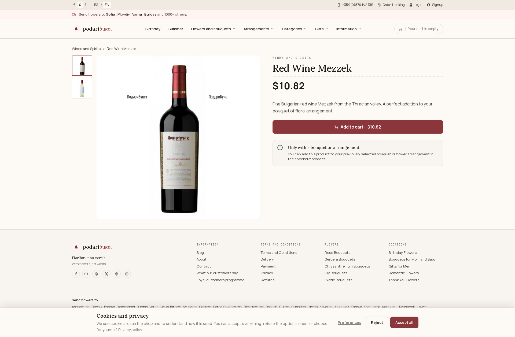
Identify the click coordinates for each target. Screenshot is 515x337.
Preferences (349, 322)
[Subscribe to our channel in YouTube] (86, 274)
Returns (267, 279)
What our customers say (217, 272)
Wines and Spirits (86, 48)
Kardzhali (390, 307)
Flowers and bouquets (211, 28)
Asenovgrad (81, 307)
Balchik (97, 307)
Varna (154, 307)
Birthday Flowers (403, 252)
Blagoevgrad (126, 307)
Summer (175, 28)
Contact (204, 266)
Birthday (152, 28)
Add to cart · (361, 127)
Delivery (267, 259)
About (202, 259)
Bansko (110, 307)
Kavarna (326, 307)
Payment (268, 266)
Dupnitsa (299, 307)
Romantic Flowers (404, 272)
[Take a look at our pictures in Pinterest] (96, 274)
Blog (200, 252)
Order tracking (394, 4)
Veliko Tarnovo (171, 307)
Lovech (422, 307)
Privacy (267, 272)
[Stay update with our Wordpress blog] (117, 274)
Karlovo (357, 307)
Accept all (404, 322)
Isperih (313, 307)
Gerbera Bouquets (340, 259)
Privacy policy (130, 329)
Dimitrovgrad (254, 307)
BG (96, 4)
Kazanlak (342, 307)
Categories (292, 28)
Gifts (319, 28)
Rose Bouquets (337, 252)
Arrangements (256, 28)
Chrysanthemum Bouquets (347, 266)
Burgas (142, 307)
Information (346, 28)
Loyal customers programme (220, 279)
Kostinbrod (372, 307)
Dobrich (272, 307)
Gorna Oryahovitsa (227, 307)
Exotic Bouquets (338, 279)
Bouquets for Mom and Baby (412, 259)
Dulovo (284, 307)
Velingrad (190, 307)
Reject (377, 322)
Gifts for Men (399, 266)
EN (107, 4)
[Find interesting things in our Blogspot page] (127, 274)
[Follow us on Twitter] (106, 274)
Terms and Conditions (279, 252)
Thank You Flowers (404, 279)
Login (418, 4)
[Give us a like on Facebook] (76, 274)
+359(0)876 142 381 (357, 4)
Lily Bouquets (336, 272)
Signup (437, 4)
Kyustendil (407, 307)
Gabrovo (205, 307)
